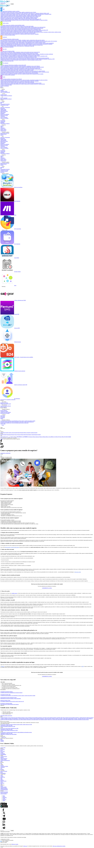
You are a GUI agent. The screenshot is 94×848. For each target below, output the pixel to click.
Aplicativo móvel (3, 786)
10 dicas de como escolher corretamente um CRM (9, 730)
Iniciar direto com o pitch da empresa (20, 719)
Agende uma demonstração (5, 760)
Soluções (2, 765)
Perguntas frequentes (4, 717)
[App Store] (3, 804)
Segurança (4, 799)
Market (1, 785)
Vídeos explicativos (3, 758)
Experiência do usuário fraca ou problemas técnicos (10, 688)
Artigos (1, 438)
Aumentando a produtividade (5, 453)
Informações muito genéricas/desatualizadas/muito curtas (11, 685)
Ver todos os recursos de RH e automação (7, 74)
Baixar (1, 772)
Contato (1, 752)
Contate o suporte (3, 759)
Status (1, 761)
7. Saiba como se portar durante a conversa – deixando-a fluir (72, 718)
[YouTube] (4, 819)
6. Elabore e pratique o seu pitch (56, 718)
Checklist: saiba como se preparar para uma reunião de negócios (68, 717)
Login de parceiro (3, 793)
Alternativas (2, 767)
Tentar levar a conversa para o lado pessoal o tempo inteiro (58, 719)
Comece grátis (2, 2)
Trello (1, 779)
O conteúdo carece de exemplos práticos (9, 686)
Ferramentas (2, 749)
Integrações (2, 172)
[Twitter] (4, 813)
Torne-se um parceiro (4, 792)
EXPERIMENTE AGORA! (47, 588)
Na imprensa (2, 753)
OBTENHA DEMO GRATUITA (6, 715)
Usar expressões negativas (42, 719)
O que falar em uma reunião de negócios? (49, 717)
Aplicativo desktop (3, 787)
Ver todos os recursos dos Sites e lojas (6, 60)
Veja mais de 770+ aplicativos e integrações (7, 399)
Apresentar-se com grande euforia (32, 719)
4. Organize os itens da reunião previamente (36, 718)
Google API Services (4, 789)
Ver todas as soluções (4, 171)
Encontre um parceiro (4, 791)
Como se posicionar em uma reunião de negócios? (33, 717)
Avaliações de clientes (4, 766)
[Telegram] (4, 816)
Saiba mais (25, 846)
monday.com (2, 777)
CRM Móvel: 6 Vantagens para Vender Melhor (8, 734)
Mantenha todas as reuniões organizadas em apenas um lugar (78, 719)
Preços (1, 86)
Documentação (3, 773)
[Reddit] (4, 828)
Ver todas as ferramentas (4, 85)
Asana (1, 775)
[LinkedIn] (4, 825)
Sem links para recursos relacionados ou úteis (9, 687)
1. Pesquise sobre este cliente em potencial (86, 717)
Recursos (2, 769)
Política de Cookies (15, 844)
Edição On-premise (3, 771)
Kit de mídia (2, 751)
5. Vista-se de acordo (47, 718)
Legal (4, 795)
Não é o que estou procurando (7, 683)
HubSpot (2, 780)
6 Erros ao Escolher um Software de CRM (7, 726)
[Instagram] (4, 822)
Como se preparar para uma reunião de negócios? (16, 717)
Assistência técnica (3, 756)
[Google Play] (4, 807)
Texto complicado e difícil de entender (8, 684)
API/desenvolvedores (4, 788)
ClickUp (1, 776)
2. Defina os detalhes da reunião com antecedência (9, 718)
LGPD (4, 798)
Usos (1, 768)
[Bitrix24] (5, 1)
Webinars (2, 757)
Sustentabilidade (3, 754)
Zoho (1, 778)
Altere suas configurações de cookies (59, 846)
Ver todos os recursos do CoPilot (6, 84)
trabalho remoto (14, 593)
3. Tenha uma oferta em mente (23, 718)
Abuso (4, 800)
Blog (1, 763)
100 (5, 737)
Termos (4, 796)
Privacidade (5, 797)
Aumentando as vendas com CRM (6, 725)
